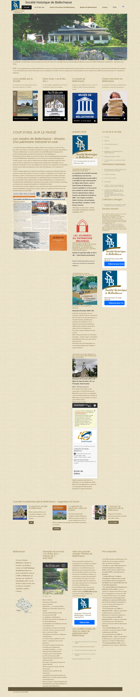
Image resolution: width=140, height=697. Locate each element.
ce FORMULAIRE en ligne (89, 591)
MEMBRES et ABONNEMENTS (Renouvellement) (113, 152)
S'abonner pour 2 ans (116, 264)
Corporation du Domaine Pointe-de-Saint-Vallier (86, 642)
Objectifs (106, 140)
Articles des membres (110, 178)
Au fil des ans (39, 7)
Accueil (26, 7)
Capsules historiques (110, 174)
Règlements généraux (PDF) (112, 156)
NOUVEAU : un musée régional (82, 120)
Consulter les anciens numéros (52, 118)
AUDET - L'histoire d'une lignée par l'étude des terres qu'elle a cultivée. (114, 186)
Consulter (56, 528)
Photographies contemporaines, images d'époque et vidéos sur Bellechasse (115, 205)
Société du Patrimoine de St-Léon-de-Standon (85, 654)
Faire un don (84, 622)
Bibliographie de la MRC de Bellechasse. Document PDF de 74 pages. (115, 170)
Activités (106, 137)
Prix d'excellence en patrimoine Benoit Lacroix (115, 161)
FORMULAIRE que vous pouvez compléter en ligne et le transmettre (114, 224)
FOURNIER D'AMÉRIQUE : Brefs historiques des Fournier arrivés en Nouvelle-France (114, 191)
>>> (83, 210)
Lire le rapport (113, 522)
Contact (105, 7)
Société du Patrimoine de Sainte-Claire (85, 650)
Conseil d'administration (111, 144)
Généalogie (107, 181)
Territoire (106, 148)
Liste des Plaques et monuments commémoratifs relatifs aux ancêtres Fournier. (114, 195)
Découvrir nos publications (21, 118)
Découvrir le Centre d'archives (111, 118)
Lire (31, 522)
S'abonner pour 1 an (116, 303)
